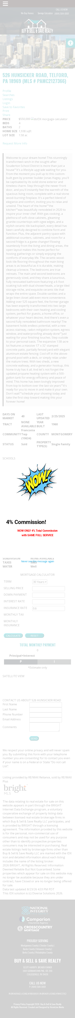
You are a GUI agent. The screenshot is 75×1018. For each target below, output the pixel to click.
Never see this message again (37, 561)
